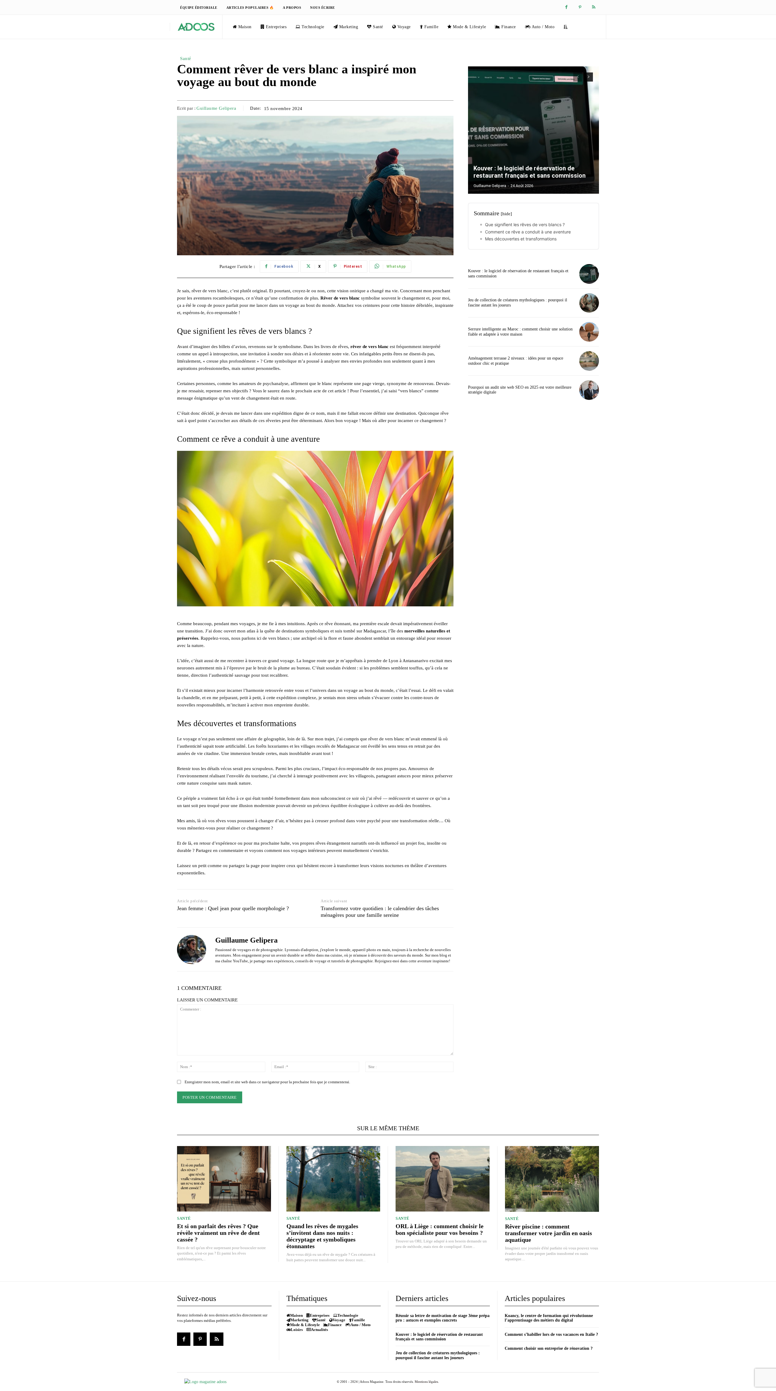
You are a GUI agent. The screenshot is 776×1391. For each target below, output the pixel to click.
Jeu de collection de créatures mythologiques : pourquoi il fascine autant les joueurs (438, 1355)
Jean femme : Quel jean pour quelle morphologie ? (233, 908)
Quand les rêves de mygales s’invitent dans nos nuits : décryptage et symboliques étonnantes (322, 1236)
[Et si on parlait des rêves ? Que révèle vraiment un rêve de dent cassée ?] (224, 1179)
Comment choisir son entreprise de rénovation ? (549, 1348)
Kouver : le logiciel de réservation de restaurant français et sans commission (529, 172)
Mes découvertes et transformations (521, 238)
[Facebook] (566, 7)
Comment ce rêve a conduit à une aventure (528, 231)
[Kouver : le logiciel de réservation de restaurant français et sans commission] (533, 130)
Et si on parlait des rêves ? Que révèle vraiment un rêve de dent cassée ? (218, 1233)
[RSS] (593, 7)
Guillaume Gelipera (216, 108)
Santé (185, 58)
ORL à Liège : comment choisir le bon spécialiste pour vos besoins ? (439, 1229)
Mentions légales (426, 1381)
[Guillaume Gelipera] (191, 949)
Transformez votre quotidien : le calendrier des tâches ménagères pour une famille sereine (380, 911)
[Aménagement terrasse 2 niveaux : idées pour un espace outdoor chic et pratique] (589, 361)
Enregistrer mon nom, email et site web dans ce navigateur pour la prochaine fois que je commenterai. (267, 1082)
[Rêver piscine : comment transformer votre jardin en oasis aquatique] (552, 1179)
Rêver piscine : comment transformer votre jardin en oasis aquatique (548, 1233)
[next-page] (588, 77)
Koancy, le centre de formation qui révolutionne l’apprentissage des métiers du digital (549, 1317)
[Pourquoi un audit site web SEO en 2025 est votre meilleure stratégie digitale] (589, 390)
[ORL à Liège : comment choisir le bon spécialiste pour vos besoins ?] (443, 1179)
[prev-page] (577, 77)
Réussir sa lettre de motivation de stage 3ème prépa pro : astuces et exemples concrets (443, 1317)
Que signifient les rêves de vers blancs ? (525, 224)
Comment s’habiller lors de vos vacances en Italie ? (551, 1334)
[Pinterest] (580, 7)
